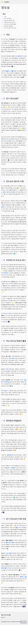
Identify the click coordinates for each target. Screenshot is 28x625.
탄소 (6, 390)
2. (4, 98)
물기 (4, 286)
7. (4, 519)
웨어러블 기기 (5, 568)
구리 (7, 369)
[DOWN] (25, 622)
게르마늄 (6, 382)
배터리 (20, 56)
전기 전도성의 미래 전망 (9, 28)
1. (4, 34)
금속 (2, 207)
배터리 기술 (23, 577)
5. (4, 341)
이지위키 (6, 2)
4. (4, 260)
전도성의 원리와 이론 (9, 20)
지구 (9, 313)
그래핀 (12, 468)
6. (4, 420)
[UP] (21, 622)
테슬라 (7, 71)
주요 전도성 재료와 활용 (9, 24)
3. (4, 181)
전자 (2, 139)
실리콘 (9, 455)
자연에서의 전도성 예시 (9, 22)
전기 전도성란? (7, 18)
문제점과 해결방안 (8, 26)
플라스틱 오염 (10, 542)
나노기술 (8, 553)
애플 (12, 71)
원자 (13, 192)
